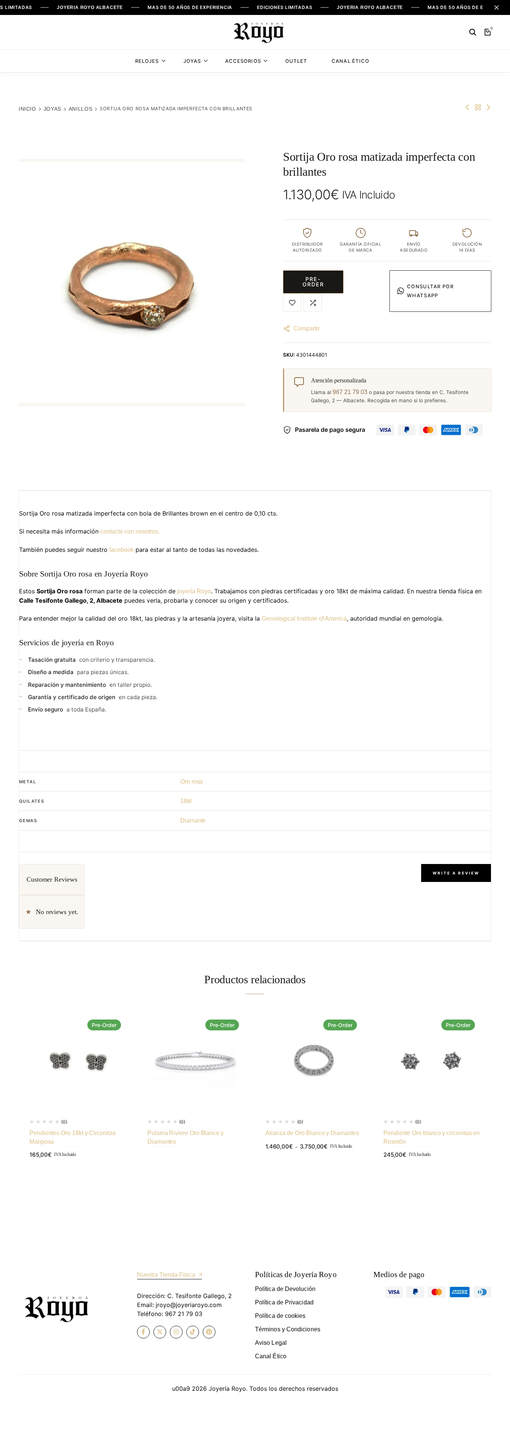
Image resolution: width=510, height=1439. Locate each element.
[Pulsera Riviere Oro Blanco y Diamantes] (196, 1062)
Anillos (80, 109)
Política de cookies (280, 1316)
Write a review (456, 873)
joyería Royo (194, 591)
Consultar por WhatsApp (430, 290)
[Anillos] (478, 107)
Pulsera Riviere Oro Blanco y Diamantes (185, 1137)
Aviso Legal (271, 1343)
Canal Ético (350, 61)
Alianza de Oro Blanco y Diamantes (312, 1133)
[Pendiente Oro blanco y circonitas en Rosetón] (432, 1062)
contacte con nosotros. (130, 531)
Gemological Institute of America (304, 618)
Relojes (147, 61)
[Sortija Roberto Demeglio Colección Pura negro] (467, 107)
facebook (121, 550)
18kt (186, 801)
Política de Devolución (285, 1289)
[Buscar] (472, 32)
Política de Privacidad (284, 1302)
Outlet (296, 61)
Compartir (306, 328)
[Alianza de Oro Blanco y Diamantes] (314, 1062)
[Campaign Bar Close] (496, 7)
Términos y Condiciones (287, 1329)
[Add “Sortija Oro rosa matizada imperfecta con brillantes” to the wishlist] (292, 302)
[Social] (143, 1332)
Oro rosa (191, 781)
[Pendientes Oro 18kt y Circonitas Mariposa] (78, 1062)
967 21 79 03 (350, 392)
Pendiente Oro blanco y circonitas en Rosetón (431, 1137)
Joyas (192, 61)
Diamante (193, 820)
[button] (313, 302)
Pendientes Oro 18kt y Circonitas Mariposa (72, 1137)
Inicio (27, 109)
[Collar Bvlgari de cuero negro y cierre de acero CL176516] (488, 107)
